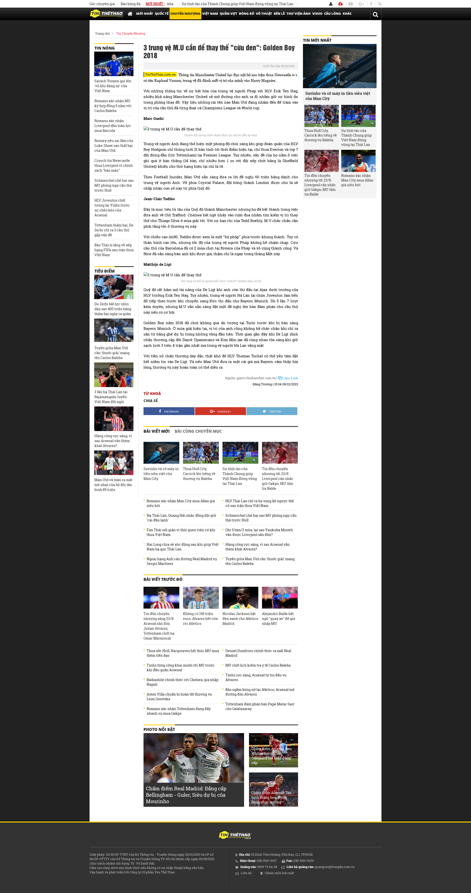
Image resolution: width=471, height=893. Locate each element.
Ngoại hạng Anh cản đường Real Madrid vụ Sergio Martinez (182, 561)
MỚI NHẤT (144, 13)
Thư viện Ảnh (299, 13)
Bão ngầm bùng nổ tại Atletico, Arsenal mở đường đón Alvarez (260, 692)
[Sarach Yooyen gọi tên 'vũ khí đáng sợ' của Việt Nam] (113, 64)
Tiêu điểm (104, 271)
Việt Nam (210, 13)
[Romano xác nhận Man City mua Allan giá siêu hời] (358, 161)
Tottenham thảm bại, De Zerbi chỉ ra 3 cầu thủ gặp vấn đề (113, 230)
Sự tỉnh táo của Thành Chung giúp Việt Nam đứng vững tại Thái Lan (218, 3)
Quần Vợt (228, 13)
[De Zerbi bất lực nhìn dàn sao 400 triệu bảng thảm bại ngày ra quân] (113, 287)
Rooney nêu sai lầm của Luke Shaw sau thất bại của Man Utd (113, 145)
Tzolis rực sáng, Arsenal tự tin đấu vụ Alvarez (256, 677)
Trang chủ (102, 33)
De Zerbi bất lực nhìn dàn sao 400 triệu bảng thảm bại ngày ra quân (112, 309)
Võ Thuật (264, 13)
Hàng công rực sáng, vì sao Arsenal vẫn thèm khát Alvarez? (257, 546)
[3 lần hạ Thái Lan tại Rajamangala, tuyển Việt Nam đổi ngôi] (113, 375)
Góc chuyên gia (102, 3)
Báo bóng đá (131, 3)
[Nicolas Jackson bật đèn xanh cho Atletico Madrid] (240, 598)
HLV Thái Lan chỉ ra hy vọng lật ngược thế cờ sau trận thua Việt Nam (259, 503)
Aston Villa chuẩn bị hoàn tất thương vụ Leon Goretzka (179, 696)
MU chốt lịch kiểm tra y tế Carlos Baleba (258, 665)
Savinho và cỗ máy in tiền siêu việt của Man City (161, 473)
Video (317, 13)
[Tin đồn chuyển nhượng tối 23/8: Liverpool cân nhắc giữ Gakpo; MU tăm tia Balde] (280, 453)
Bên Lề (279, 13)
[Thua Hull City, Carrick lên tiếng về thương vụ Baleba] (201, 453)
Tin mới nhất (317, 40)
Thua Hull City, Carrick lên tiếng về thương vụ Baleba (199, 473)
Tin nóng (104, 48)
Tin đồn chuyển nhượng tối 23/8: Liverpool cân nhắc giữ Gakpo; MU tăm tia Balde (277, 478)
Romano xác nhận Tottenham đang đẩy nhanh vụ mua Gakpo (179, 711)
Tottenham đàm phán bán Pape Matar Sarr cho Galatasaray (260, 706)
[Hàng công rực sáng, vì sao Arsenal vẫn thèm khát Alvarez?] (113, 418)
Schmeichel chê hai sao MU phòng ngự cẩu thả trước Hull (261, 517)
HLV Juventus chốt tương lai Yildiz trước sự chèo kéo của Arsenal (112, 207)
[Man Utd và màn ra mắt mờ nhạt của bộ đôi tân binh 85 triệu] (113, 462)
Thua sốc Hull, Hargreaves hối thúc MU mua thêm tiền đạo (183, 653)
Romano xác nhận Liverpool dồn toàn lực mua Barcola (112, 125)
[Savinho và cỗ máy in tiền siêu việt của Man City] (161, 453)
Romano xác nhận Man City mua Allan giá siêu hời (181, 503)
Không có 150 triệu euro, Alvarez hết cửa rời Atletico (200, 618)
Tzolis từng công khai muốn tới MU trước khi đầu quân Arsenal (181, 667)
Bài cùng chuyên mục (198, 431)
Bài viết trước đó (163, 579)
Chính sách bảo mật (279, 873)
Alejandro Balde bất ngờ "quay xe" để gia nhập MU (278, 618)
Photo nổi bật (159, 729)
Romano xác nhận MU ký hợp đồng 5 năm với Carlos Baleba (112, 105)
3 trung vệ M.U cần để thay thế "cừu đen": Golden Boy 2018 (219, 51)
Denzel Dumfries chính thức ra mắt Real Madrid (258, 653)
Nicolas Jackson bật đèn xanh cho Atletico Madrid (240, 618)
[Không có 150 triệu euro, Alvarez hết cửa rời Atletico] (201, 598)
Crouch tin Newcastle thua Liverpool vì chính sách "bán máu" (113, 165)
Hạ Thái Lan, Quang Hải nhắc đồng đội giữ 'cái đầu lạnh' (181, 517)
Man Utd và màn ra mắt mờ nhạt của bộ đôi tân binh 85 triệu (113, 484)
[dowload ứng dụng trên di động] (340, 3)
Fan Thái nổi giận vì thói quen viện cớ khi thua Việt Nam (181, 532)
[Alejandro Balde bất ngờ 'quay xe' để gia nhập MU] (280, 598)
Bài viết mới (157, 431)
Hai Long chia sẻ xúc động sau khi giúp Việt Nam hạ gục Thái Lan (183, 546)
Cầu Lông (332, 13)
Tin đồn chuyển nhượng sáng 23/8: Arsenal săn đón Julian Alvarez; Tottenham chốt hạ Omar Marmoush (159, 626)
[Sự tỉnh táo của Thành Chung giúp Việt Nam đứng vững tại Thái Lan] (240, 453)
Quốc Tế (162, 13)
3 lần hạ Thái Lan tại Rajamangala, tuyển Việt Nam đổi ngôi (111, 397)
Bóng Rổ (246, 13)
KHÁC (347, 13)
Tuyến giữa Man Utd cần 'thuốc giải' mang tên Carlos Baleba (260, 561)
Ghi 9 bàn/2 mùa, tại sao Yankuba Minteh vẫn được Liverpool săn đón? (259, 532)
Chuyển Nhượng (185, 13)
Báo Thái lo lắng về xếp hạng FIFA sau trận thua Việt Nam (114, 250)
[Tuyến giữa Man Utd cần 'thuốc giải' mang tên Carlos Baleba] (113, 331)
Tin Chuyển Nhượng (130, 33)
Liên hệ (246, 873)
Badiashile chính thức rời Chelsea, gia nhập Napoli (182, 682)
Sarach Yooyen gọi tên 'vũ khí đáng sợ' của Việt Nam (112, 86)
